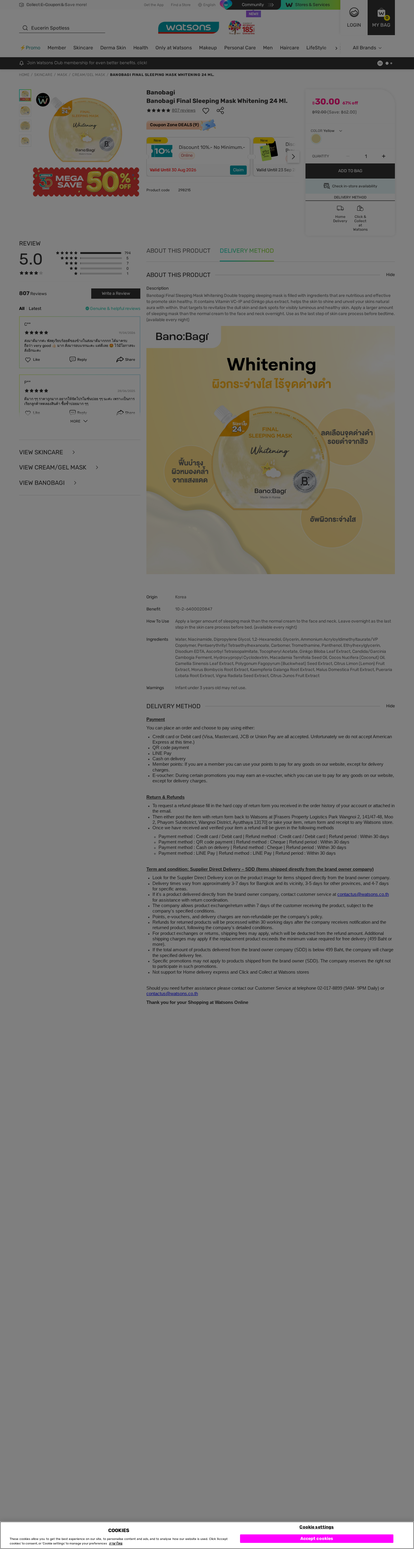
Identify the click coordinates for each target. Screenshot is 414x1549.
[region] (207, 1535)
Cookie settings (316, 1526)
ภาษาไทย (115, 1543)
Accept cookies (316, 1538)
